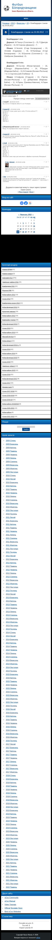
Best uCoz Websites (13, 912)
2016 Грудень (11, 741)
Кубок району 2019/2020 (10, 404)
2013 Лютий (10, 594)
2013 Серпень (11, 615)
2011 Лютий (10, 517)
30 (34, 232)
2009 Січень (11, 441)
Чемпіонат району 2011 (10, 282)
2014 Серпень (11, 657)
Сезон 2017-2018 (8, 391)
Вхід (31, 192)
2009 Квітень (11, 448)
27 (26, 232)
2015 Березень (12, 674)
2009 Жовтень (12, 469)
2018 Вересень (12, 800)
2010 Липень (11, 496)
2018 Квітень (11, 783)
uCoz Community (12, 898)
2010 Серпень (11, 500)
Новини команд (7, 273)
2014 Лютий (10, 636)
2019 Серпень (11, 828)
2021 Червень (11, 870)
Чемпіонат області (8, 366)
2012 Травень (11, 566)
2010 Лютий (10, 479)
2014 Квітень (11, 643)
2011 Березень (12, 521)
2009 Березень (12, 444)
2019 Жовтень (12, 835)
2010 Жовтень (12, 507)
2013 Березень (12, 598)
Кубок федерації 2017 (9, 378)
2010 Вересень (12, 503)
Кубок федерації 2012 (9, 307)
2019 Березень (12, 810)
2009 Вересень (12, 465)
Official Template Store (13, 908)
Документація (7, 387)
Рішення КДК (6, 290)
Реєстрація (23, 192)
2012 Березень (12, 559)
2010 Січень (11, 475)
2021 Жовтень (12, 880)
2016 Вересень (12, 734)
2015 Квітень (11, 678)
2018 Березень (12, 779)
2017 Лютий (10, 744)
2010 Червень (11, 493)
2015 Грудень (11, 706)
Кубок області (7, 341)
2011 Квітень (11, 524)
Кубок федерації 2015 (9, 357)
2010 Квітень (11, 486)
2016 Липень (11, 727)
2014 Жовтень (12, 664)
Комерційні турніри (8, 320)
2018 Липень (11, 793)
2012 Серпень (11, 577)
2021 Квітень (11, 863)
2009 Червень (11, 455)
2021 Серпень (11, 873)
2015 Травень (11, 681)
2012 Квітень (11, 563)
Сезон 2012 (6, 299)
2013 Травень (11, 605)
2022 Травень (11, 887)
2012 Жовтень (12, 584)
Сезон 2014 (6, 349)
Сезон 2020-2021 (8, 408)
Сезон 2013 (6, 328)
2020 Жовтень (12, 856)
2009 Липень (11, 458)
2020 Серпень (11, 849)
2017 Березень (12, 748)
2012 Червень (11, 570)
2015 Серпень (11, 692)
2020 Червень (11, 842)
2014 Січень (11, 633)
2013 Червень (11, 608)
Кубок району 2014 (8, 353)
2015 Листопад (12, 702)
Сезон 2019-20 (7, 399)
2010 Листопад (12, 510)
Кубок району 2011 (8, 294)
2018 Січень (11, 775)
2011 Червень (11, 531)
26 (23, 232)
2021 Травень (11, 866)
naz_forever (9, 92)
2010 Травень (11, 489)
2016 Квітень (11, 716)
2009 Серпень (11, 462)
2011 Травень (11, 528)
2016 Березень (12, 713)
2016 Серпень (11, 730)
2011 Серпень (11, 538)
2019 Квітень (11, 814)
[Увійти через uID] (22, 203)
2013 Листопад (12, 626)
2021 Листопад (12, 884)
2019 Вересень (12, 831)
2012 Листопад (12, 587)
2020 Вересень (12, 852)
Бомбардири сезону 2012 (14, 91)
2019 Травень (11, 817)
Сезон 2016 (6, 374)
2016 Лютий (10, 709)
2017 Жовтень (12, 772)
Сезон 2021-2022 (8, 416)
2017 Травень (11, 755)
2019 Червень (11, 821)
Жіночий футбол (8, 336)
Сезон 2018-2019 (8, 395)
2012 (13, 23)
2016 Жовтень (12, 737)
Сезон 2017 (6, 383)
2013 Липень (11, 612)
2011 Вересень (12, 542)
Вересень (21, 23)
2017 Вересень (12, 769)
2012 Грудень (11, 591)
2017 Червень (11, 758)
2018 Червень (11, 790)
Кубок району (6, 412)
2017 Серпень (11, 765)
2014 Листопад (12, 667)
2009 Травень (11, 451)
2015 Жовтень (12, 699)
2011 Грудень (11, 552)
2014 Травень (11, 646)
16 (34, 226)
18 (20, 229)
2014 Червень (11, 650)
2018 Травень (11, 786)
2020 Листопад (12, 859)
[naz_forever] (7, 166)
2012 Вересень (12, 580)
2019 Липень (11, 824)
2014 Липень (11, 653)
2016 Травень (11, 720)
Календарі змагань (8, 311)
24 (28, 23)
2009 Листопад (12, 472)
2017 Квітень (11, 751)
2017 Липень (11, 762)
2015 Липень (11, 688)
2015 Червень (11, 685)
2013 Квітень (11, 601)
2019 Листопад (12, 838)
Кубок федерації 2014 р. (10, 345)
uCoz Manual (10, 901)
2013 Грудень (11, 629)
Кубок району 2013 (8, 332)
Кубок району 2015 (8, 370)
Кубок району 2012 (8, 315)
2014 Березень (12, 639)
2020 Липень (11, 845)
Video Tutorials (10, 905)
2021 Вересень (12, 877)
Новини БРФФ (7, 269)
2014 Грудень (11, 671)
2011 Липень (11, 535)
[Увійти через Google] (30, 203)
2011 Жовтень (11, 545)
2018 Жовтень (12, 803)
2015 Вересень (12, 695)
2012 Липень (11, 573)
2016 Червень (11, 723)
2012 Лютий (10, 556)
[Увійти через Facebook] (26, 203)
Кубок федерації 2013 (9, 324)
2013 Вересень (12, 619)
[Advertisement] (18, 248)
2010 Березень (12, 482)
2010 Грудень (11, 514)
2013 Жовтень (12, 622)
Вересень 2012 (26, 214)
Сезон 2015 (6, 362)
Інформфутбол (7, 278)
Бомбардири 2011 (8, 286)
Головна (5, 23)
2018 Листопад (12, 807)
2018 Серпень (11, 796)
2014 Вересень (12, 660)
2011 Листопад (12, 549)
